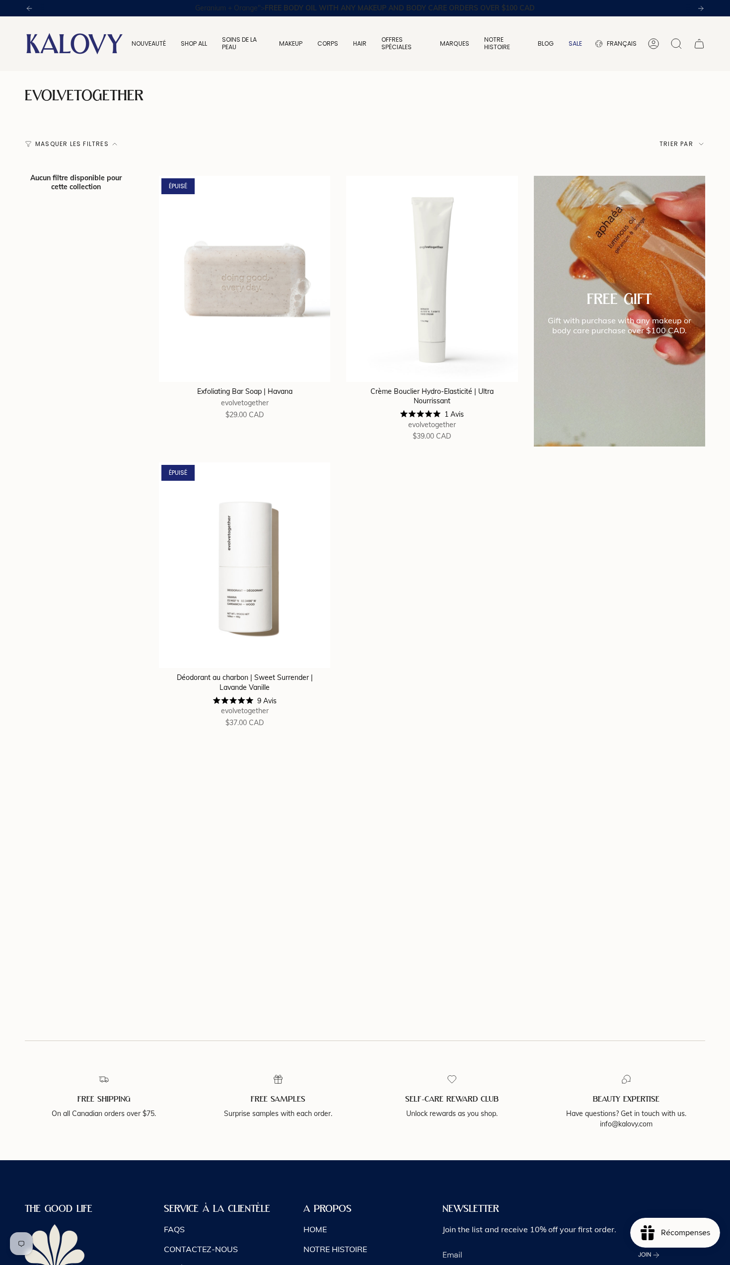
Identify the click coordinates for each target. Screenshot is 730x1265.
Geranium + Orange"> (365, 7)
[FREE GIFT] (619, 311)
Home (315, 1229)
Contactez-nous (201, 1249)
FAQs (174, 1229)
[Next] (700, 8)
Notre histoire (335, 1249)
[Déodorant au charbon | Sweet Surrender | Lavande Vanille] (244, 565)
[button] (148, 43)
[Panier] (699, 43)
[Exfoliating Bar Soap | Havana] (244, 278)
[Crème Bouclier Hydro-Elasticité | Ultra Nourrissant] (431, 278)
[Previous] (29, 8)
